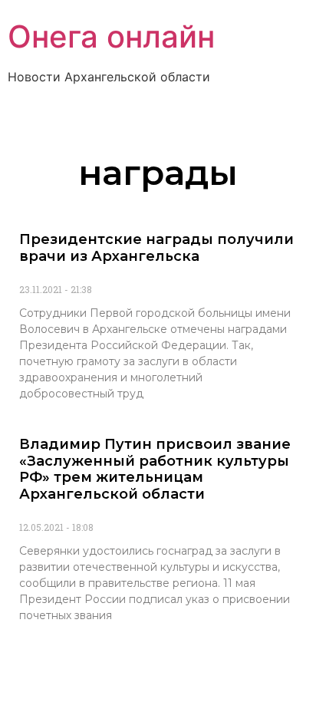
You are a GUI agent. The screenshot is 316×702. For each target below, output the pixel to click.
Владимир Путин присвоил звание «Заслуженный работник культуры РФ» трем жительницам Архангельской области (155, 469)
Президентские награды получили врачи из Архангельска (156, 248)
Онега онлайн (111, 36)
